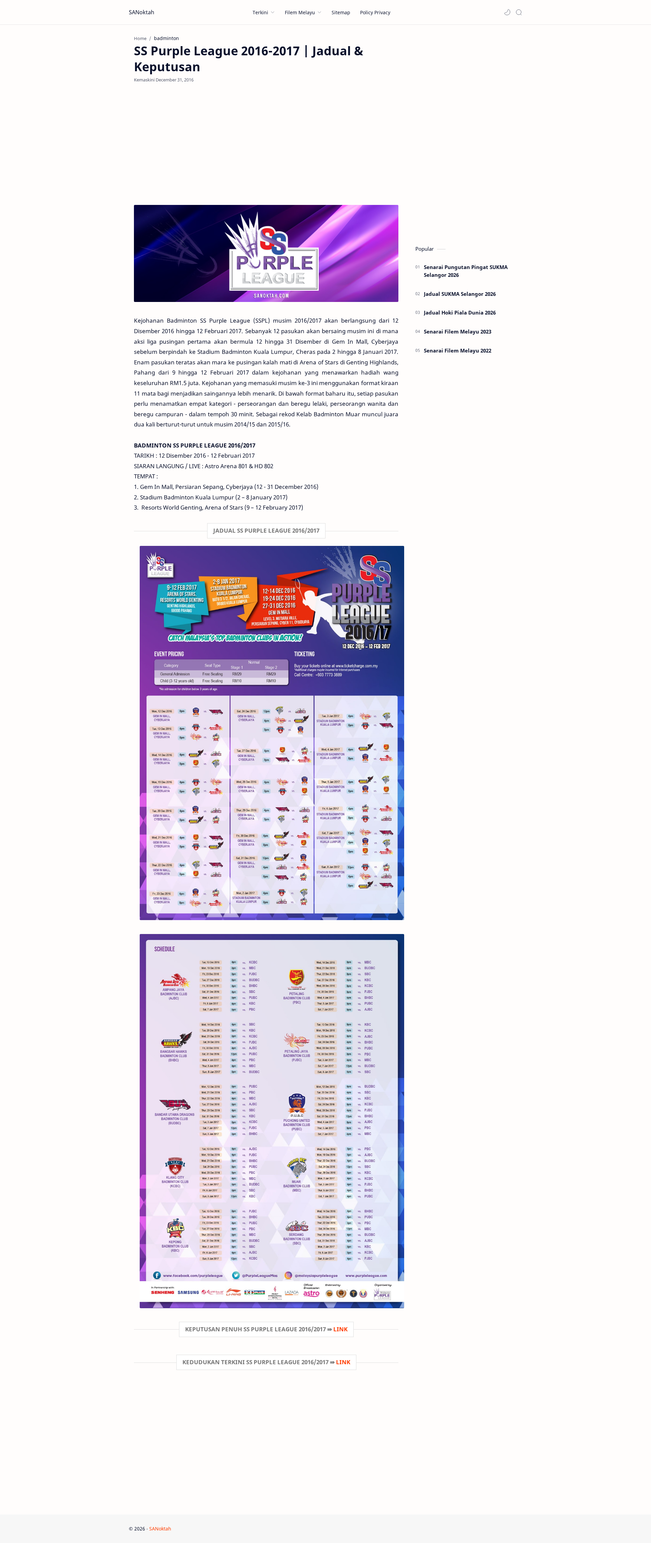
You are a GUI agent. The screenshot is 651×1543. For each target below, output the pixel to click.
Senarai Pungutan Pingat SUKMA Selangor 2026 (466, 271)
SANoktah (141, 12)
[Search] (519, 12)
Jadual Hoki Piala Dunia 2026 (460, 312)
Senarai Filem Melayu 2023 (457, 331)
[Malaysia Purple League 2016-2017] (266, 253)
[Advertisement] (266, 143)
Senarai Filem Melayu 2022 (457, 350)
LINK (340, 1329)
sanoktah (213, 1528)
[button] (507, 12)
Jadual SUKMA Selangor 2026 (460, 293)
